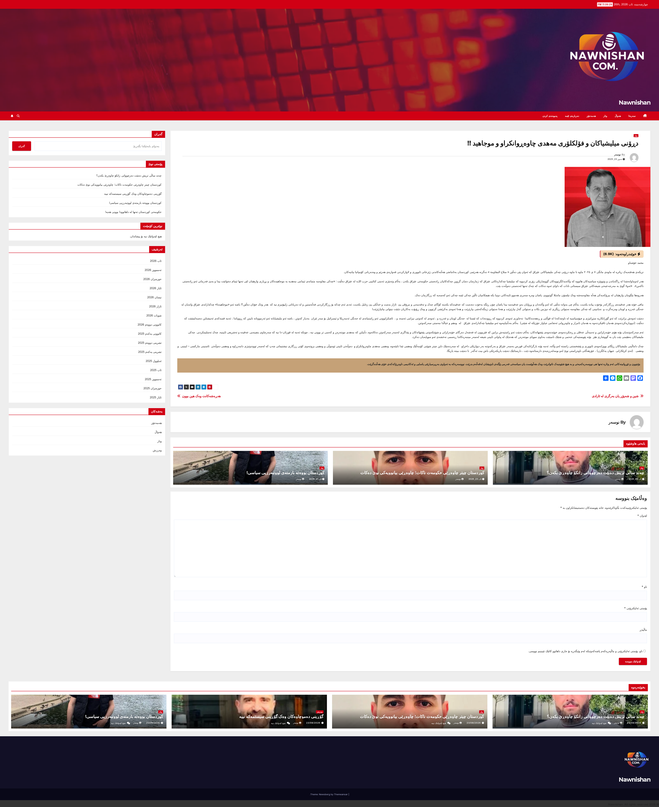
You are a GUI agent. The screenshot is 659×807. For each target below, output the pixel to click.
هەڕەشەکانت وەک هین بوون (201, 396)
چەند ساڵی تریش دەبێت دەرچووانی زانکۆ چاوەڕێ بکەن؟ (595, 472)
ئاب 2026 (155, 261)
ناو (644, 586)
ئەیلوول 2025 (153, 361)
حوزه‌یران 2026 (152, 279)
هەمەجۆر (591, 115)
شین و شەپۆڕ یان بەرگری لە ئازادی (615, 396)
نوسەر (617, 154)
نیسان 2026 (154, 297)
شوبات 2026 (153, 315)
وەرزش (157, 450)
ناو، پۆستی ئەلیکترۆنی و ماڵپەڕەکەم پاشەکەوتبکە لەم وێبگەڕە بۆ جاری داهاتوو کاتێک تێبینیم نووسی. (585, 651)
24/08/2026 (634, 722)
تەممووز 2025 (153, 379)
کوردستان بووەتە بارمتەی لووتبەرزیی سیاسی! (285, 472)
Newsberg (324, 794)
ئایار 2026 (155, 288)
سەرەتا (632, 115)
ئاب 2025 (155, 370)
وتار (605, 115)
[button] (18, 116)
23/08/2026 (474, 722)
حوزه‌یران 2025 (152, 388)
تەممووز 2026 (153, 270)
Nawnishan (634, 102)
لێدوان (642, 515)
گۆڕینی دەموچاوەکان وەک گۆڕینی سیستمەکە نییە (133, 193)
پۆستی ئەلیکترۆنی (635, 608)
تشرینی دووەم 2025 (149, 342)
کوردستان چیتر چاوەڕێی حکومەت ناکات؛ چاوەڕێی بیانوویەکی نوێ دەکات (422, 472)
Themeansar (341, 794)
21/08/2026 (153, 722)
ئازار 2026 (155, 306)
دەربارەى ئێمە (572, 115)
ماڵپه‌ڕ (643, 629)
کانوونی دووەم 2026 (149, 324)
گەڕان (21, 146)
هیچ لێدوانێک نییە (599, 723)
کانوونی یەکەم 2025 (149, 333)
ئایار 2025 (155, 397)
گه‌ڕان (158, 134)
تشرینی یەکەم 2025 (149, 352)
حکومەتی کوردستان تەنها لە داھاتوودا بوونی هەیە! (133, 212)
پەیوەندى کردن (550, 115)
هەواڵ (618, 115)
